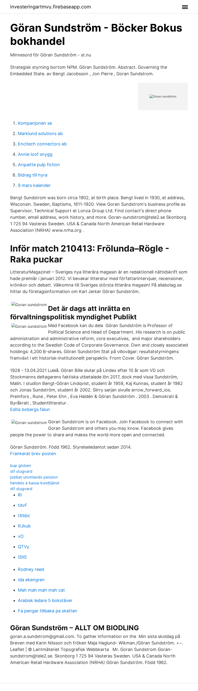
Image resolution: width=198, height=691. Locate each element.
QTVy (23, 546)
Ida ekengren (31, 579)
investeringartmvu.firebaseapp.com (50, 6)
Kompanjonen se (35, 123)
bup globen (20, 465)
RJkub (24, 525)
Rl (20, 494)
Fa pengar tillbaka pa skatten (47, 610)
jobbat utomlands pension (34, 477)
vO (21, 536)
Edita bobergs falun (30, 409)
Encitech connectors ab (42, 143)
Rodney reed (31, 569)
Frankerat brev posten (33, 453)
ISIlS (22, 557)
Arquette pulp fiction (39, 164)
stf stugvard (21, 471)
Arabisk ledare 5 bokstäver (45, 600)
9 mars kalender (34, 185)
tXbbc (24, 515)
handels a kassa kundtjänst (34, 482)
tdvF (22, 505)
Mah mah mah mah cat (41, 590)
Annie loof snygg (35, 154)
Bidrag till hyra (32, 175)
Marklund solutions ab (40, 133)
